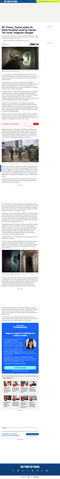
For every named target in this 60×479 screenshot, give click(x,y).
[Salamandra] (36, 476)
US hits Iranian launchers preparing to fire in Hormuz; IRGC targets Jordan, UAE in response (32, 404)
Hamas (24, 427)
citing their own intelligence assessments (16, 227)
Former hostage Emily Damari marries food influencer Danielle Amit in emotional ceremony (7, 390)
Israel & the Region (9, 427)
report (12, 82)
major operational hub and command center (25, 106)
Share (33, 44)
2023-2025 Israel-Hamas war (31, 427)
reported (31, 307)
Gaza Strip (20, 427)
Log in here (36, 436)
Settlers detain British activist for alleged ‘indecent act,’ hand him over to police (15, 389)
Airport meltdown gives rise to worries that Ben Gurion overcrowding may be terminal (24, 405)
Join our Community (43, 1)
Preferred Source (25, 40)
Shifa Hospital (15, 427)
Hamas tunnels (4, 428)
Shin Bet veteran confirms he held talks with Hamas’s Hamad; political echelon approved (15, 404)
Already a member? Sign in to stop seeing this (20, 370)
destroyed (31, 220)
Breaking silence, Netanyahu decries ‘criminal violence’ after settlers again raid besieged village (24, 390)
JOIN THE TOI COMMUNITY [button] (32, 434)
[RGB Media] (29, 476)
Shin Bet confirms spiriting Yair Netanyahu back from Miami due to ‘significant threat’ (32, 389)
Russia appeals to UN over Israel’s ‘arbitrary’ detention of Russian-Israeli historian (7, 404)
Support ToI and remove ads (54, 1)
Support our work (20, 368)
